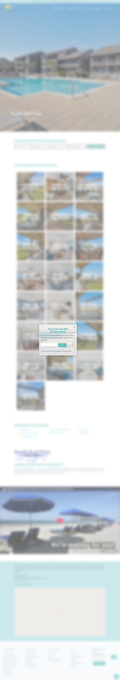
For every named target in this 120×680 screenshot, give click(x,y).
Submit (62, 345)
